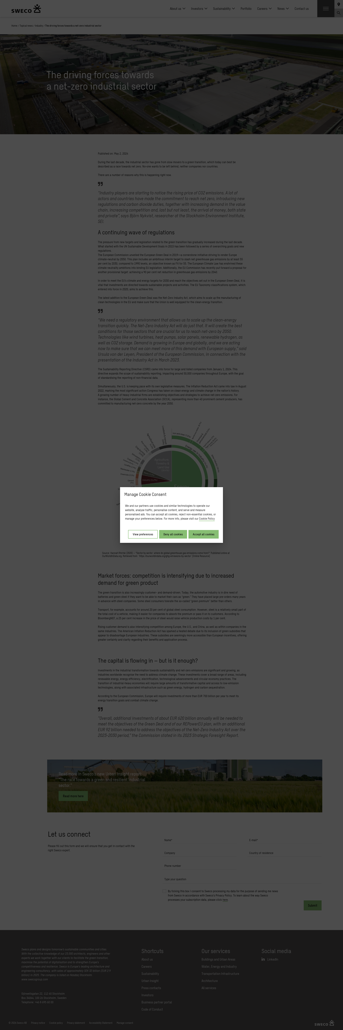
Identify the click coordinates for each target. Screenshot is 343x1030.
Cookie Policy (207, 518)
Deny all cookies (173, 534)
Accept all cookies (203, 534)
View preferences (143, 534)
